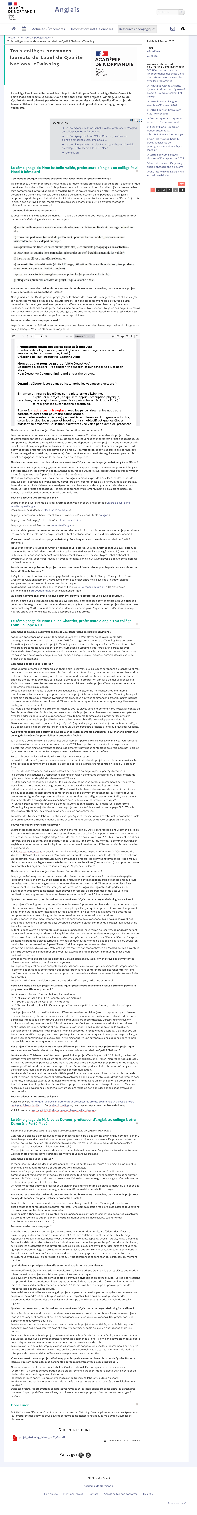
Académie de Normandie (99, 1486)
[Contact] (172, 28)
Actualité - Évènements (48, 29)
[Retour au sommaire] (137, 171)
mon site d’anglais (62, 525)
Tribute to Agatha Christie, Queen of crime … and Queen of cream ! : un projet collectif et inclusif (166, 91)
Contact (93, 1494)
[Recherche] (182, 12)
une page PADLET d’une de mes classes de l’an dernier (63, 1110)
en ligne (103, 515)
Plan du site (51, 1494)
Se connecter (176, 1503)
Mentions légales (73, 1494)
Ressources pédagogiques (137, 29)
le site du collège (59, 1105)
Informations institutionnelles (92, 29)
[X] (81, 1455)
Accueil (11, 37)
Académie (155, 51)
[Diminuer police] (136, 120)
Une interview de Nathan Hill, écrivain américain (165, 173)
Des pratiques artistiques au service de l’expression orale (165, 120)
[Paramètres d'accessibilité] (183, 28)
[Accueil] (21, 11)
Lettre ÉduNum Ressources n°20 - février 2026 (164, 112)
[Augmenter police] (132, 120)
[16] (182, 189)
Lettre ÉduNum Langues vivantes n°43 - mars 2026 (162, 103)
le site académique (71, 520)
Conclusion (72, 152)
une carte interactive (30, 851)
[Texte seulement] (140, 120)
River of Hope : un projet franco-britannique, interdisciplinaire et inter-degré (165, 131)
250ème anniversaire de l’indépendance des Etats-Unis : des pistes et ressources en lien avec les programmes (165, 76)
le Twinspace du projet (91, 587)
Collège (153, 56)
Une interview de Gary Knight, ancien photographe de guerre (166, 165)
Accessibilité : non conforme (121, 1494)
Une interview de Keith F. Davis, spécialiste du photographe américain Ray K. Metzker (165, 144)
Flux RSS (148, 1494)
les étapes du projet (57, 510)
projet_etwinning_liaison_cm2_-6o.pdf (42, 1437)
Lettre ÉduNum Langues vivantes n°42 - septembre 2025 (165, 156)
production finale (40, 590)
